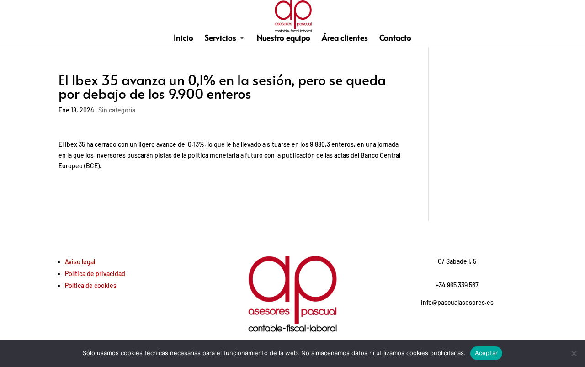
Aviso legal (80, 262)
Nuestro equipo (283, 38)
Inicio (183, 38)
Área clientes (345, 38)
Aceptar (486, 352)
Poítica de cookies (91, 285)
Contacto (395, 38)
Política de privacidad (95, 273)
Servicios (220, 38)
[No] (573, 353)
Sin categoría (116, 110)
